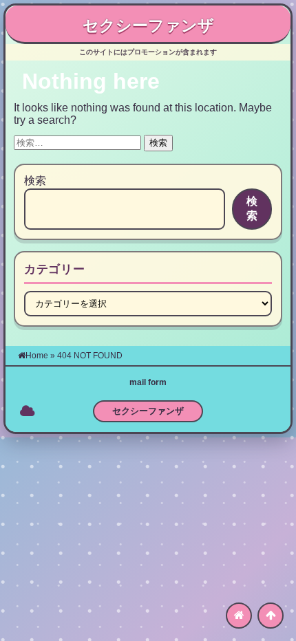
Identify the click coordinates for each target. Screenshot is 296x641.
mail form (148, 382)
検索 (35, 180)
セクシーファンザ (148, 25)
